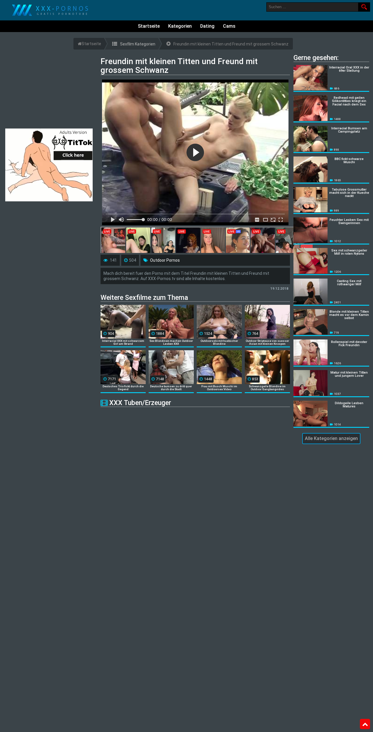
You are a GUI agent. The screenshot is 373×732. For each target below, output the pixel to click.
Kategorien (180, 26)
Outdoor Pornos (165, 260)
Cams (229, 26)
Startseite (149, 26)
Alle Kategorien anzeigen (331, 438)
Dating (207, 26)
